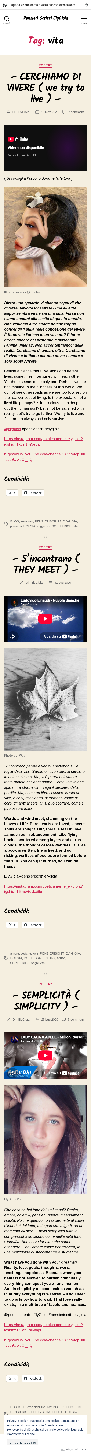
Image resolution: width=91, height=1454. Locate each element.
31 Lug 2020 (62, 582)
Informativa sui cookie (21, 1434)
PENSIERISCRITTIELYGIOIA (56, 521)
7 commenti (76, 112)
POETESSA (32, 958)
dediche (26, 953)
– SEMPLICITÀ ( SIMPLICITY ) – (45, 1001)
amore (14, 953)
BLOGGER (18, 1407)
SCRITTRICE (61, 526)
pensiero (16, 526)
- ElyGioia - (23, 112)
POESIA (29, 526)
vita (75, 526)
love (35, 953)
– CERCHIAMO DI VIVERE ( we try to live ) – (45, 88)
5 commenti (76, 1019)
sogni (35, 963)
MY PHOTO (55, 1407)
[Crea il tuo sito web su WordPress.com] (45, 4)
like (43, 1407)
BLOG (14, 521)
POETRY (45, 65)
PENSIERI (73, 1407)
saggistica (43, 526)
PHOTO (57, 1412)
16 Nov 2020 (49, 112)
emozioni (27, 521)
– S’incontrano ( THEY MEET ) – (45, 564)
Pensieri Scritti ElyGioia (45, 18)
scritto (61, 958)
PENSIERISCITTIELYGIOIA (60, 953)
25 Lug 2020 (49, 1019)
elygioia (12, 429)
